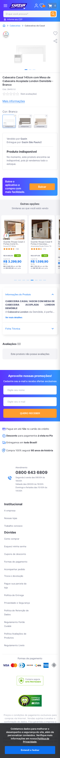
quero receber (30, 413)
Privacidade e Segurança (17, 602)
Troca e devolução (13, 576)
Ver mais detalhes (13, 317)
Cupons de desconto (15, 554)
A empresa (9, 510)
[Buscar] (53, 14)
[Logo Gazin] (18, 6)
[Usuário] (36, 6)
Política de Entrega (14, 595)
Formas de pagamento (15, 561)
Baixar (42, 186)
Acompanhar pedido (14, 569)
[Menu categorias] (5, 5)
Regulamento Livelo (14, 645)
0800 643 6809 (32, 472)
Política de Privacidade (36, 740)
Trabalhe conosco (13, 525)
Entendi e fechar (30, 750)
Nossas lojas (10, 518)
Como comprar (11, 538)
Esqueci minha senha (15, 546)
